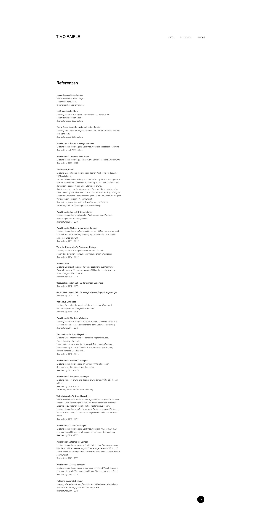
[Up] (200, 499)
